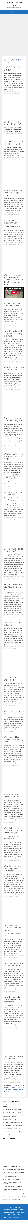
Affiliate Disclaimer (9, 1212)
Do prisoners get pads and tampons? (13, 1131)
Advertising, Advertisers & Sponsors (14, 1209)
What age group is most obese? (11, 1199)
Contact (9, 1214)
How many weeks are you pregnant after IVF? (13, 1173)
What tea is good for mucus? (10, 1134)
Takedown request (9, 91)
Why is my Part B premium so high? (12, 1122)
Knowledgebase (20, 1212)
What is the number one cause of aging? (13, 1169)
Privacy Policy (16, 1207)
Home (6, 59)
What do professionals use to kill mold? (13, 1193)
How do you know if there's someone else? (13, 1190)
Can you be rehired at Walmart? (11, 1176)
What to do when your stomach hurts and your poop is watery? (13, 1115)
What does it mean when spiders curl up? (14, 1196)
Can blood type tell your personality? (12, 1112)
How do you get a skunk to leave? (12, 1128)
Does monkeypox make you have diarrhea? (12, 1183)
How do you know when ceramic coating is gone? (14, 1105)
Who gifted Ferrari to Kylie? (10, 1119)
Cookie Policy (17, 1214)
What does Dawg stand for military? (12, 1125)
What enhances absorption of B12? (12, 1109)
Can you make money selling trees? (12, 1186)
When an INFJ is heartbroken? (11, 1179)
